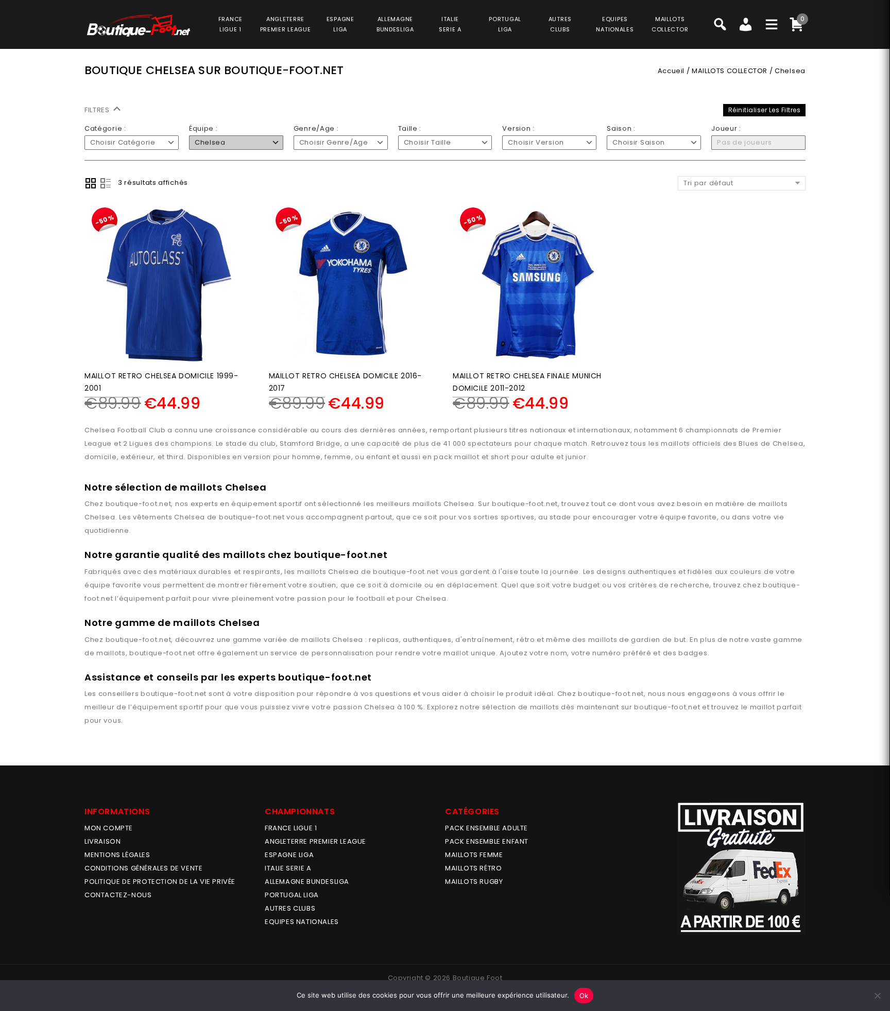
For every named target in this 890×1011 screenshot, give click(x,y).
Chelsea (458, 504)
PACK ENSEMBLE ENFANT (486, 841)
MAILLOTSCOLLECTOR (670, 24)
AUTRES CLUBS (290, 908)
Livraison (102, 841)
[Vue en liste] (105, 183)
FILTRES (98, 110)
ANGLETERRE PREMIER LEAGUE (285, 24)
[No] (877, 995)
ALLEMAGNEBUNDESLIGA (395, 24)
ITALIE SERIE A (288, 868)
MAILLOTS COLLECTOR (729, 71)
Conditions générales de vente (143, 868)
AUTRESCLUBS (560, 24)
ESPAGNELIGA (340, 24)
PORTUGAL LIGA (292, 895)
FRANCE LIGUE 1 (291, 828)
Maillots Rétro (473, 868)
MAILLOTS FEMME (474, 855)
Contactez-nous (117, 895)
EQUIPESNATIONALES (615, 24)
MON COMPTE (108, 828)
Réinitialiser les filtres (764, 110)
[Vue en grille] (90, 183)
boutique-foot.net (139, 504)
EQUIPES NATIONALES (302, 922)
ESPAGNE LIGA (289, 855)
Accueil (671, 71)
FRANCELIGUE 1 (230, 24)
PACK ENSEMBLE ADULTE (486, 828)
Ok (584, 995)
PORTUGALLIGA (505, 24)
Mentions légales (117, 855)
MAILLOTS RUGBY (474, 881)
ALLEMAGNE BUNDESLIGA (307, 881)
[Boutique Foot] (138, 25)
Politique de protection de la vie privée (159, 881)
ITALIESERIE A (450, 24)
